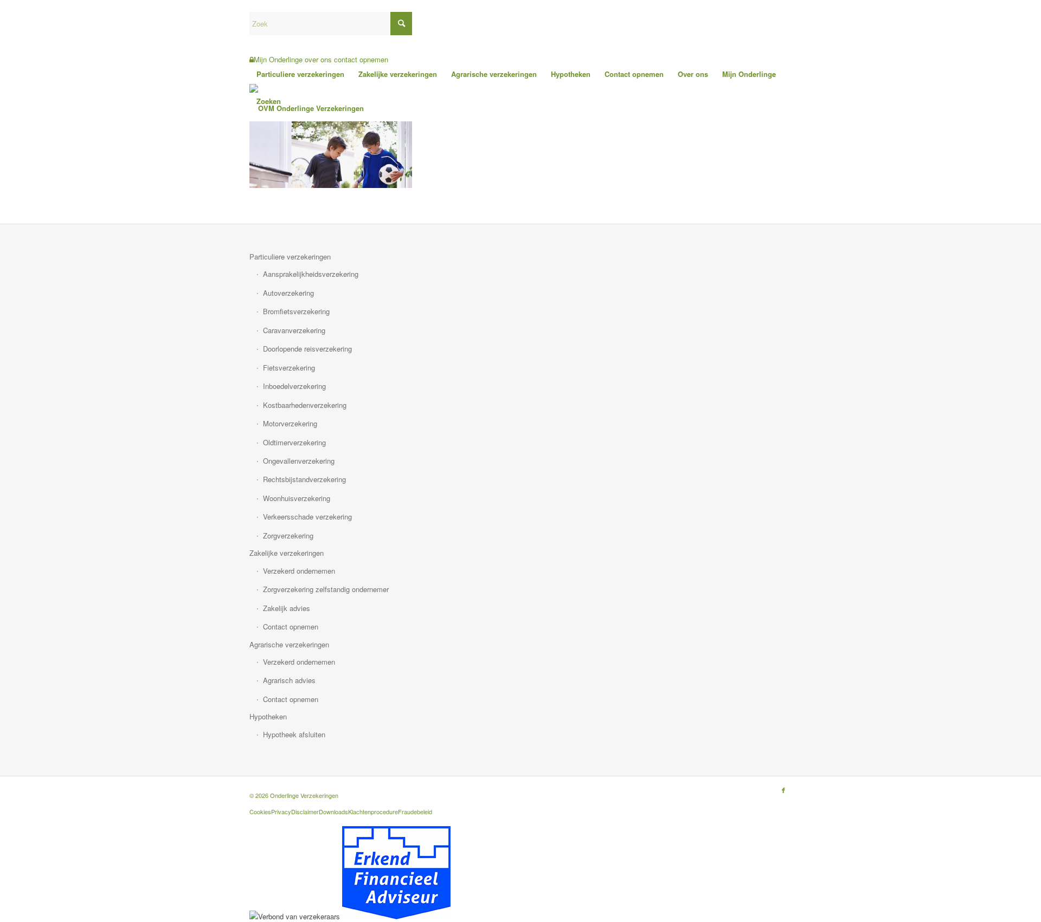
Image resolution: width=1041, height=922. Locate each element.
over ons (318, 59)
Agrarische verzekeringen (289, 644)
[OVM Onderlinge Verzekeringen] (306, 108)
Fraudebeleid (415, 811)
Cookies (260, 811)
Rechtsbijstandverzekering (304, 479)
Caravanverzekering (294, 330)
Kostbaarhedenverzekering (304, 405)
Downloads (333, 811)
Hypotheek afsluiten (294, 734)
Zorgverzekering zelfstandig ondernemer (326, 589)
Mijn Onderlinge (278, 59)
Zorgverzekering (288, 535)
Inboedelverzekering (294, 386)
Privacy (281, 811)
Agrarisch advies (289, 680)
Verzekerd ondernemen (299, 571)
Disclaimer (305, 811)
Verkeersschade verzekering (307, 516)
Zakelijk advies (286, 608)
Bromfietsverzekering (296, 311)
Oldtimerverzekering (294, 442)
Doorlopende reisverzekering (307, 348)
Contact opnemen (290, 626)
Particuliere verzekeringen (290, 256)
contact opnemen (361, 59)
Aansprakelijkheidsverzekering (310, 274)
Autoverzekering (288, 293)
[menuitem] (300, 74)
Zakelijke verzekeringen (286, 553)
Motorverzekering (290, 423)
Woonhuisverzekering (296, 498)
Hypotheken (268, 716)
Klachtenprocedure (373, 811)
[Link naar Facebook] (783, 790)
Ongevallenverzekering (299, 461)
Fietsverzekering (289, 367)
